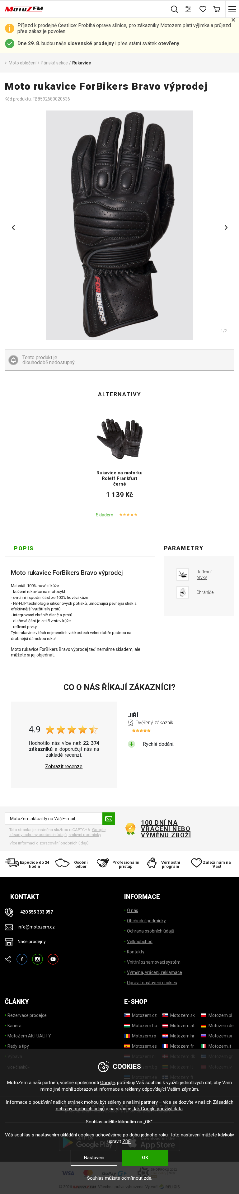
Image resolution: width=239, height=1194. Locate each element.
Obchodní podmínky (146, 920)
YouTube (53, 956)
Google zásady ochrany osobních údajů (57, 832)
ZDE (126, 1141)
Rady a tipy (18, 1046)
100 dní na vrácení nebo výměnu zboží (166, 829)
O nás (132, 910)
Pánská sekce (54, 63)
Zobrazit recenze (63, 766)
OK (145, 1157)
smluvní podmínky (84, 834)
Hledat (174, 9)
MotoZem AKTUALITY (29, 1035)
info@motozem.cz (36, 926)
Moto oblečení (22, 63)
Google (107, 1082)
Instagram (37, 956)
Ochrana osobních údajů (150, 930)
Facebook (21, 956)
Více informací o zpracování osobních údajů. (49, 843)
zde (147, 1178)
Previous (13, 227)
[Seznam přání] (202, 9)
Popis (24, 548)
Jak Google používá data (158, 1109)
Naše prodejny (32, 941)
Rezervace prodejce (27, 1015)
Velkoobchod (139, 941)
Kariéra (14, 1025)
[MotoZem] (24, 9)
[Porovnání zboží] (188, 9)
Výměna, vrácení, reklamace (154, 972)
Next (226, 227)
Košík (216, 9)
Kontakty (135, 951)
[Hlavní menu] (232, 9)
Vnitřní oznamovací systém (153, 962)
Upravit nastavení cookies (152, 982)
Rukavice (81, 63)
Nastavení (94, 1157)
